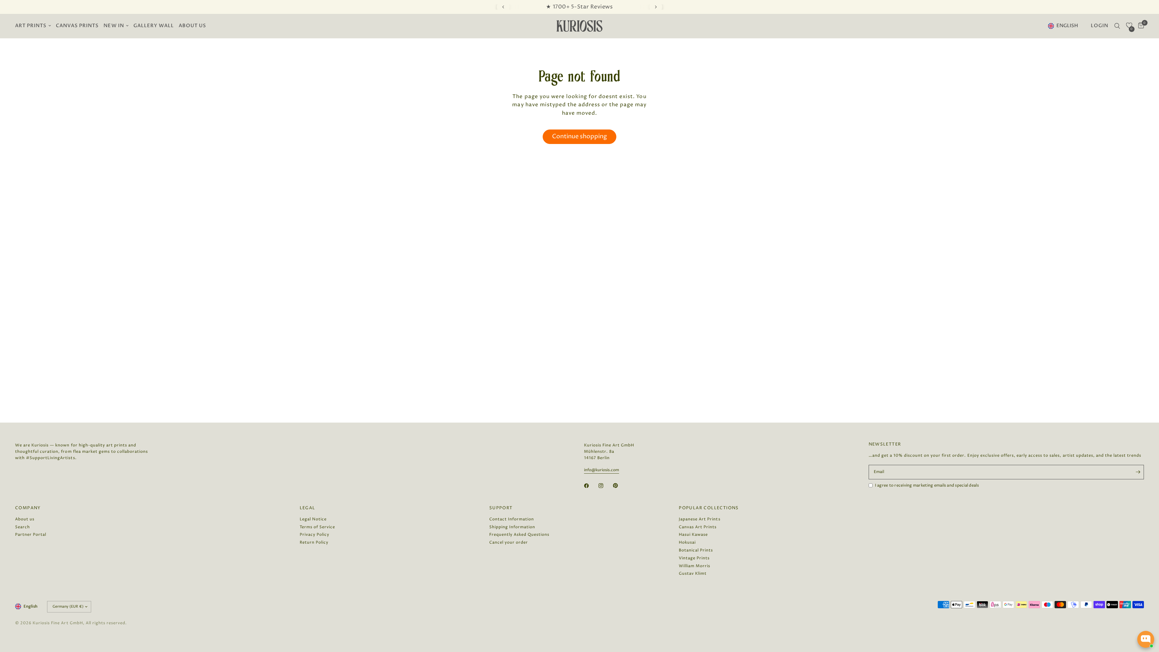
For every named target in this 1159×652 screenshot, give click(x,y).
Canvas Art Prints (698, 527)
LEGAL (307, 508)
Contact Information (511, 519)
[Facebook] (590, 485)
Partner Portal (30, 534)
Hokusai (687, 542)
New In (114, 26)
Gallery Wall (153, 26)
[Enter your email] (1138, 472)
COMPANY (28, 508)
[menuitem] (34, 26)
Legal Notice (313, 519)
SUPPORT (501, 508)
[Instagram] (605, 485)
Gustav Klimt (693, 573)
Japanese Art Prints (699, 519)
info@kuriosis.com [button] (601, 470)
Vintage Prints (694, 558)
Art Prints (30, 26)
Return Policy (314, 542)
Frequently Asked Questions (519, 534)
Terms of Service (317, 527)
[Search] (1117, 26)
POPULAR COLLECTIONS (709, 508)
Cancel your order (508, 542)
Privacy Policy (314, 534)
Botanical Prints (696, 550)
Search (22, 527)
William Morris (694, 566)
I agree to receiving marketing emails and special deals (927, 485)
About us (192, 26)
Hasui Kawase (693, 534)
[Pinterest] (619, 485)
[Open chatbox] (1145, 639)
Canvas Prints (77, 26)
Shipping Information (512, 527)
